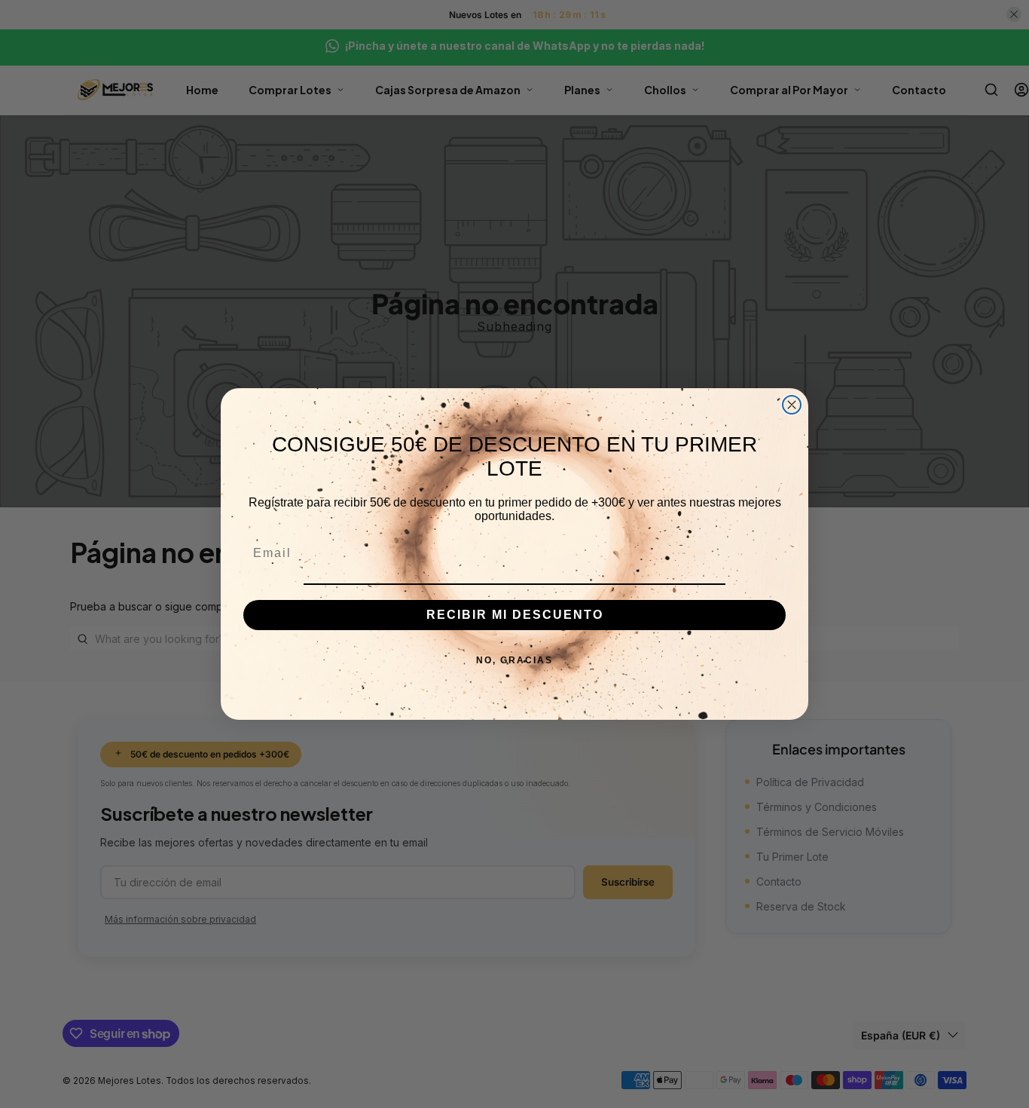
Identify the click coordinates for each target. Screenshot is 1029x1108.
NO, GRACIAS (514, 660)
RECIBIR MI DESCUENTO (514, 614)
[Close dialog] (792, 405)
